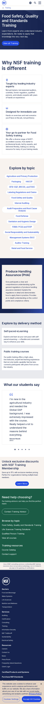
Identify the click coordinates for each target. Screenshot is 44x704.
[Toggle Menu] (39, 3)
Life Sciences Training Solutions (16, 529)
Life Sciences (6, 600)
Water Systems (7, 596)
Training (8, 8)
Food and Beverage (9, 593)
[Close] (41, 684)
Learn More (22, 483)
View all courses (9, 538)
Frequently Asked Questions (12, 663)
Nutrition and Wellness (9, 603)
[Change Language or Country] (30, 3)
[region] (22, 692)
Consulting (5, 622)
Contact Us (6, 652)
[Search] (35, 3)
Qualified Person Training (13, 533)
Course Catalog (9, 550)
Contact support (9, 554)
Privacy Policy (35, 694)
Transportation (7, 607)
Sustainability (6, 637)
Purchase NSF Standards (12, 677)
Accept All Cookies (31, 699)
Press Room (6, 659)
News (4, 656)
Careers (4, 649)
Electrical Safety (7, 640)
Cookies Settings (11, 699)
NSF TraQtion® (7, 633)
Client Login (6, 667)
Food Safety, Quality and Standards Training (21, 525)
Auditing (5, 615)
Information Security (9, 630)
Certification (6, 619)
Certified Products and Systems (15, 672)
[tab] (15, 449)
